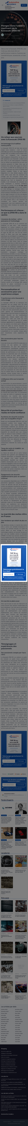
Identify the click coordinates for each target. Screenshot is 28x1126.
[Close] (24, 547)
